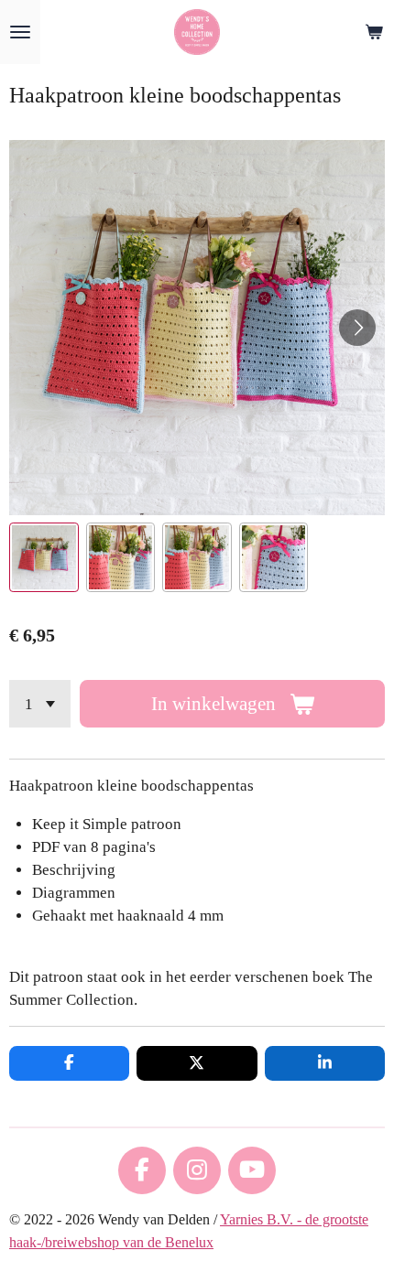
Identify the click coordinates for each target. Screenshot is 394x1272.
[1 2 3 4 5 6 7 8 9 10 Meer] (40, 704)
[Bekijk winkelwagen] (374, 32)
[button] (44, 557)
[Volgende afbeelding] (357, 327)
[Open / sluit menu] (20, 32)
